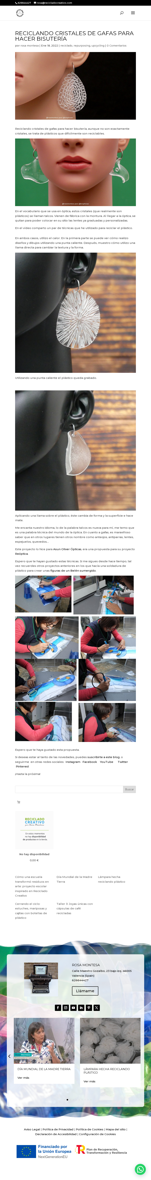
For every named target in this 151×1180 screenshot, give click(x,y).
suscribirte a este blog (103, 757)
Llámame (85, 991)
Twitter (123, 762)
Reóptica (21, 553)
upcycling (98, 45)
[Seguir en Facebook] (58, 1008)
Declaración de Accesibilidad (56, 1134)
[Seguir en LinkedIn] (81, 1008)
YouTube (106, 762)
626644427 (24, 2)
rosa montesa (29, 45)
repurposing (82, 45)
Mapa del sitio (116, 1129)
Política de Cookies (89, 1129)
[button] (9, 1056)
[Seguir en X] (97, 1008)
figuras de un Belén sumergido (73, 570)
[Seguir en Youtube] (73, 1008)
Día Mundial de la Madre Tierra (44, 1069)
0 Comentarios (117, 45)
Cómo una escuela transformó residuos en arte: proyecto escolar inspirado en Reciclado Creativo (32, 886)
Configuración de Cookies (97, 1134)
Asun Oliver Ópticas (67, 549)
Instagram (73, 762)
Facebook (90, 762)
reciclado (66, 45)
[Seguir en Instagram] (66, 1008)
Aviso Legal (32, 1129)
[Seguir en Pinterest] (89, 1008)
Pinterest (22, 766)
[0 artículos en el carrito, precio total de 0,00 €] (18, 802)
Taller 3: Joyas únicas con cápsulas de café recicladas (75, 908)
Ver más (23, 1077)
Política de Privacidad (58, 1129)
